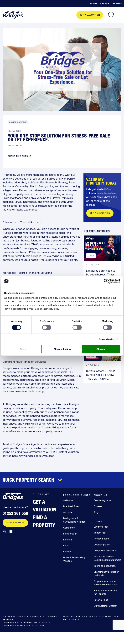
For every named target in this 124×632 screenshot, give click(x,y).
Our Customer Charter (105, 605)
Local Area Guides (76, 495)
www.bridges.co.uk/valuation (36, 455)
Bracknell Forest (71, 506)
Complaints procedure (105, 550)
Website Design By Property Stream (87, 616)
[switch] (46, 327)
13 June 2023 (14, 131)
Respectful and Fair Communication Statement (107, 558)
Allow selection (62, 349)
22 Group (73, 619)
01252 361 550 (15, 513)
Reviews (118, 3)
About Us (100, 495)
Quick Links (41, 494)
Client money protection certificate (106, 573)
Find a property (44, 521)
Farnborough (48, 182)
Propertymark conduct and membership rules (106, 583)
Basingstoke (45, 186)
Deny (23, 349)
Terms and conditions (105, 565)
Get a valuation (89, 15)
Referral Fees (101, 599)
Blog (96, 512)
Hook (33, 186)
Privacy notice (101, 538)
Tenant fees (100, 532)
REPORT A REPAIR (100, 3)
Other (98, 521)
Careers (98, 506)
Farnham (8, 186)
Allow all (101, 349)
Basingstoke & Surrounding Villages (74, 520)
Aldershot (20, 182)
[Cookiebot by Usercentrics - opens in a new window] (106, 281)
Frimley (62, 182)
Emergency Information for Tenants (106, 592)
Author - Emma (15, 145)
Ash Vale (33, 182)
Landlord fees (101, 526)
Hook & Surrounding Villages (74, 559)
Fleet (72, 182)
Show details (106, 339)
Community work (102, 500)
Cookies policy (102, 544)
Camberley (21, 186)
